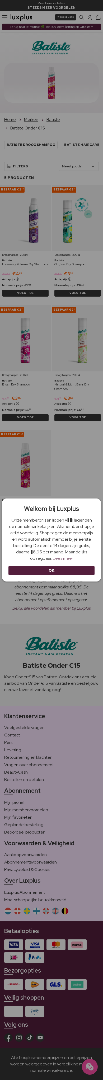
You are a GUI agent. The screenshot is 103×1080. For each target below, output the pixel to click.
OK (52, 570)
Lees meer (63, 558)
